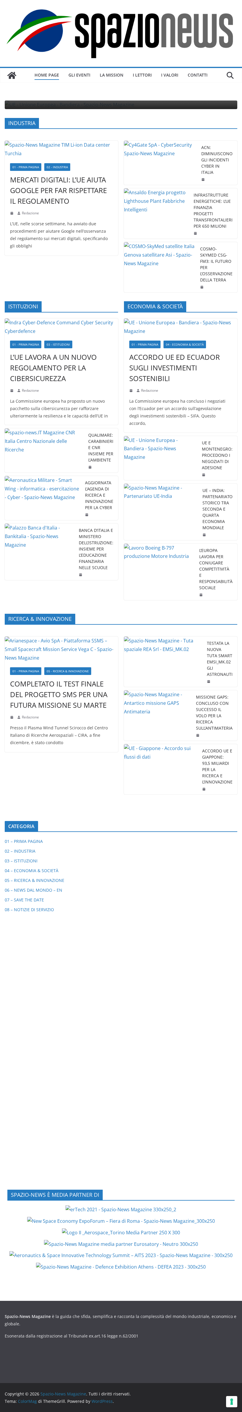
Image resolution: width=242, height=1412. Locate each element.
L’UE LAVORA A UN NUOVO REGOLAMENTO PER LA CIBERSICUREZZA (53, 367)
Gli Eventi (79, 75)
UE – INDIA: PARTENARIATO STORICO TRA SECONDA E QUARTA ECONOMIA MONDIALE (217, 509)
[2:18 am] (12, 213)
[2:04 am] (196, 233)
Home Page (47, 75)
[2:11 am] (198, 735)
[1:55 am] (202, 287)
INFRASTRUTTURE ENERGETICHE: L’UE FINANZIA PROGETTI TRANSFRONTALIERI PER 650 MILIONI (213, 210)
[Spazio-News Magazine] (12, 75)
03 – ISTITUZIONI (21, 861)
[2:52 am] (204, 789)
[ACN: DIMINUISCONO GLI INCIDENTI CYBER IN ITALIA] (160, 163)
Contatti (197, 75)
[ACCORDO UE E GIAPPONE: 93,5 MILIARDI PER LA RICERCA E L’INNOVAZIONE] (160, 769)
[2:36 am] (203, 179)
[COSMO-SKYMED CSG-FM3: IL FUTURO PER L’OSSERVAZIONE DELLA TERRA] (159, 267)
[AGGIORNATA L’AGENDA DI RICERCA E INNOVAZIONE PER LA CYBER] (42, 498)
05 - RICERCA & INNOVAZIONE (68, 671)
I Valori (169, 75)
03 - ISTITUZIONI (58, 344)
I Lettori (142, 75)
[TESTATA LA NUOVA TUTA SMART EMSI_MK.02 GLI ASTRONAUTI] (163, 662)
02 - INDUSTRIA (57, 167)
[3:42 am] (12, 390)
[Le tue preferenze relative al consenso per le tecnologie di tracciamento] (231, 1401)
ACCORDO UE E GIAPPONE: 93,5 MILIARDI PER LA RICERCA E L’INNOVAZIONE (217, 766)
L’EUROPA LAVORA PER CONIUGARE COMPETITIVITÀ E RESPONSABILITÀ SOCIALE (216, 569)
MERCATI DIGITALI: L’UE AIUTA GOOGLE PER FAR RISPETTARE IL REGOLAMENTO (58, 190)
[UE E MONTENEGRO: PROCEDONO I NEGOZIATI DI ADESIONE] (160, 458)
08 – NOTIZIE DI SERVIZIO (29, 909)
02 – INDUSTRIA (20, 851)
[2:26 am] (87, 514)
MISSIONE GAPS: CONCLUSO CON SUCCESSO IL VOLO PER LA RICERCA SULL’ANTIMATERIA (214, 712)
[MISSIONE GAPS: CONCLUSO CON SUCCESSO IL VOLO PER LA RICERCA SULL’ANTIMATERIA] (157, 715)
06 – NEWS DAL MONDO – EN (33, 890)
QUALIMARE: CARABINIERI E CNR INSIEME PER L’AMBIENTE (100, 447)
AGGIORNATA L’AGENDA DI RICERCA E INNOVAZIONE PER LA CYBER (99, 495)
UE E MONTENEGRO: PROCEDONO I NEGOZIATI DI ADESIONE (217, 455)
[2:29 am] (90, 467)
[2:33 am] (131, 390)
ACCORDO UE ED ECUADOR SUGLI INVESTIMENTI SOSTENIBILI (174, 367)
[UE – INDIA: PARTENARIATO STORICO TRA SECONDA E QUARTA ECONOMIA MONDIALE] (161, 512)
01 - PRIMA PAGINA (25, 167)
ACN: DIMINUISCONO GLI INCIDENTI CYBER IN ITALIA (217, 160)
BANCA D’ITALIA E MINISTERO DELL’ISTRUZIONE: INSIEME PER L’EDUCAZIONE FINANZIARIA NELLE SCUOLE (96, 548)
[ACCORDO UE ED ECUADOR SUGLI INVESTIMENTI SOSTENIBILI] (180, 327)
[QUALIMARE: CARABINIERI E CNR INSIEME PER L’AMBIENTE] (44, 450)
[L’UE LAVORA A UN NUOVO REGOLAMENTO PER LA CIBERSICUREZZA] (61, 327)
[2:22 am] (12, 717)
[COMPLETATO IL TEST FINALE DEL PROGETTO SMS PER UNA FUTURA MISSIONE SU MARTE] (61, 649)
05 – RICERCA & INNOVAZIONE (34, 880)
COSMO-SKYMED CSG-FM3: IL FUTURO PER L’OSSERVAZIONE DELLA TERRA (216, 264)
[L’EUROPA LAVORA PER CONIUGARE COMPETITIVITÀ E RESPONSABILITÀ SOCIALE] (159, 572)
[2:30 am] (204, 535)
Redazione (30, 213)
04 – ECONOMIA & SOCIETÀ (31, 870)
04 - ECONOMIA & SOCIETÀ (185, 344)
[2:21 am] (209, 681)
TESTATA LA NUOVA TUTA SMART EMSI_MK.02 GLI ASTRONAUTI (220, 658)
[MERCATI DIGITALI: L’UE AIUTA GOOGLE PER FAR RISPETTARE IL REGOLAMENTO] (61, 149)
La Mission (111, 75)
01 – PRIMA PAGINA (24, 841)
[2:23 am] (201, 595)
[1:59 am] (204, 475)
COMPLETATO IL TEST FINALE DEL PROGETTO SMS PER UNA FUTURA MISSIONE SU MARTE (58, 694)
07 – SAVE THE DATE (24, 900)
